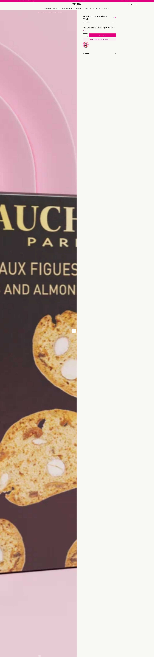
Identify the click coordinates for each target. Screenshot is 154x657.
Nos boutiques (127, 1)
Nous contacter (134, 1)
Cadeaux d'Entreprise (31, 1)
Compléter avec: (86, 53)
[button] (128, 4)
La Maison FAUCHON (21, 1)
